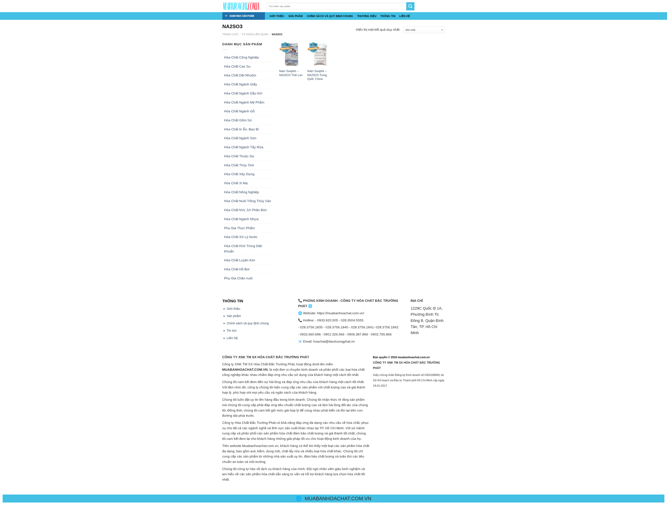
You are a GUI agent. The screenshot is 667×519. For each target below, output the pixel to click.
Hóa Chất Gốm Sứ (238, 120)
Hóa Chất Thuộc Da (239, 156)
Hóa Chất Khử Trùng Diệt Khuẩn (243, 248)
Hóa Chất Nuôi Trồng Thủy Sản (247, 201)
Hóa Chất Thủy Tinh (239, 165)
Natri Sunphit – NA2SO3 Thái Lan (290, 73)
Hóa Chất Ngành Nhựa (241, 219)
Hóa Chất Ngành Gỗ (239, 111)
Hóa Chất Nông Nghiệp (241, 192)
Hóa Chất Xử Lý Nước (241, 237)
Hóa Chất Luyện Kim (239, 260)
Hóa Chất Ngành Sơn (240, 138)
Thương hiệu (366, 16)
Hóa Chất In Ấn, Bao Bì (241, 129)
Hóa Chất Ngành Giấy (240, 84)
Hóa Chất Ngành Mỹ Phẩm (244, 102)
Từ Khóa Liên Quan (255, 34)
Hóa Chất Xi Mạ (236, 183)
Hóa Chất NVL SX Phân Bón (245, 210)
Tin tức (232, 330)
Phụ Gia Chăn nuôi (238, 278)
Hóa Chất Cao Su (237, 66)
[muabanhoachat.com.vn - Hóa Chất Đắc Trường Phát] (242, 6)
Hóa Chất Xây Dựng (239, 174)
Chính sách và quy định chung (330, 16)
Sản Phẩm (295, 16)
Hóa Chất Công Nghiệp (241, 57)
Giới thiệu (277, 16)
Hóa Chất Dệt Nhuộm (240, 75)
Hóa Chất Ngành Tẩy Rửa (243, 147)
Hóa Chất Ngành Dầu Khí (243, 93)
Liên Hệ (404, 16)
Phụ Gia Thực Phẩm (239, 228)
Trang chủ (230, 34)
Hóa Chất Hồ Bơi (236, 269)
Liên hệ (232, 338)
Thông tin (387, 16)
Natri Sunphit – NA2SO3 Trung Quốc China (317, 75)
